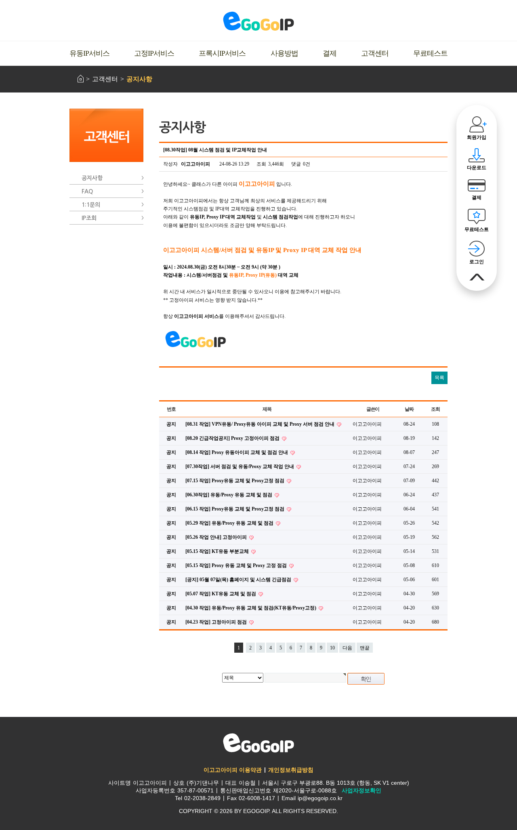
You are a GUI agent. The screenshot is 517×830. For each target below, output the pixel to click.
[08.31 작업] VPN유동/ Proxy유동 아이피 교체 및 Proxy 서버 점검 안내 (260, 424)
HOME (81, 78)
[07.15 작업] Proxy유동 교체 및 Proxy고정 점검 (235, 480)
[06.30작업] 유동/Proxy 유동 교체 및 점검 (229, 495)
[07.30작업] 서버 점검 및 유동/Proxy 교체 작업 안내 (240, 466)
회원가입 (476, 137)
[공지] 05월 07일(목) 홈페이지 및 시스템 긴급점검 (238, 579)
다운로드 (476, 167)
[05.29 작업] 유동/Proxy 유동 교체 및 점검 (230, 523)
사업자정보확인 (361, 790)
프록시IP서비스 (222, 53)
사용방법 (284, 53)
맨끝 (365, 648)
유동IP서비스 (89, 53)
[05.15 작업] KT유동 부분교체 (217, 551)
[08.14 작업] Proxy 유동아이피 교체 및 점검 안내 (237, 452)
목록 (439, 377)
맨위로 (477, 277)
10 (332, 648)
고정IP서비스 (154, 53)
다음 (347, 648)
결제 (329, 53)
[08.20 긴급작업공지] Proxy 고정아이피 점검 (233, 438)
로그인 (476, 262)
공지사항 (139, 79)
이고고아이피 (258, 743)
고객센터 (375, 53)
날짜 (409, 409)
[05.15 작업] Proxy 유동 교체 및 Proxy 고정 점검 (236, 565)
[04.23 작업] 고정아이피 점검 (216, 622)
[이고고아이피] (258, 21)
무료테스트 (430, 53)
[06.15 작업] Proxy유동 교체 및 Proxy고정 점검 (235, 509)
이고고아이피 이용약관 (233, 770)
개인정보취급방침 (290, 770)
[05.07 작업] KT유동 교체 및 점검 (221, 594)
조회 (435, 409)
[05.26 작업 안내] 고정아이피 (216, 537)
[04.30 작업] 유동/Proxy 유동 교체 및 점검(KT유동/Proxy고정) (251, 608)
